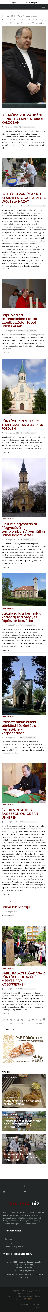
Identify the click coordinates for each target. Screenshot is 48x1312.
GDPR (30, 1299)
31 (7, 23)
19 (7, 19)
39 (37, 23)
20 (11, 19)
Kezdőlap (5, 16)
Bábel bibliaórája (16, 907)
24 (26, 19)
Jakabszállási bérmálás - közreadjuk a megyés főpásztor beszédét (23, 617)
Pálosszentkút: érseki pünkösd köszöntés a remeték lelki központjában (19, 727)
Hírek (13, 16)
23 (22, 19)
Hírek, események (8, 110)
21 (14, 19)
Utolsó (41, 23)
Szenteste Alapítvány (14, 1247)
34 (18, 23)
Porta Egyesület (11, 1243)
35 (22, 23)
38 (33, 23)
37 (29, 23)
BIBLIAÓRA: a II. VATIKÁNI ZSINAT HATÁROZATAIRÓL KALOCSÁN (22, 119)
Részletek (5, 152)
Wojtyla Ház (40, 206)
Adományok (28, 206)
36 (26, 23)
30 (3, 23)
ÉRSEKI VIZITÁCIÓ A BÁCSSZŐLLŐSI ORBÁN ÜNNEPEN (20, 814)
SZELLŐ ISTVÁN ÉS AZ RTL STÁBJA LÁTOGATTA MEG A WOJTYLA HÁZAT (24, 198)
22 (18, 19)
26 (33, 19)
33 (14, 23)
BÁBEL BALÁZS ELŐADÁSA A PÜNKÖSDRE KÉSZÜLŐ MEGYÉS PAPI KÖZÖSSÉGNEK (23, 979)
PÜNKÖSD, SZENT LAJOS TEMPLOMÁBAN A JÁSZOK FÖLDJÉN (22, 425)
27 (37, 19)
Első (3, 19)
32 (11, 23)
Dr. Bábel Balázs (28, 127)
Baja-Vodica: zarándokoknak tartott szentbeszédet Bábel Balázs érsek (20, 321)
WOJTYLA (24, 1204)
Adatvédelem (22, 1304)
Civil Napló (9, 1239)
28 (40, 19)
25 (29, 19)
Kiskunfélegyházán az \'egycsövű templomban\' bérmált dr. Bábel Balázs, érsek (24, 530)
